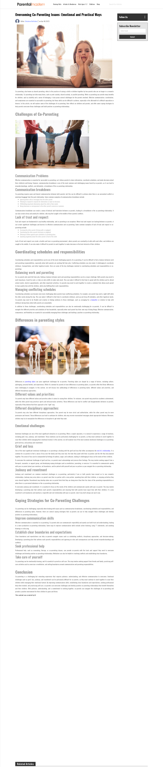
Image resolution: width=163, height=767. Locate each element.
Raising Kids (57, 4)
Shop (98, 4)
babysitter (94, 299)
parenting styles (30, 381)
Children (92, 4)
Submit (132, 37)
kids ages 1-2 (82, 4)
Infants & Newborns (69, 4)
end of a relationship (103, 450)
